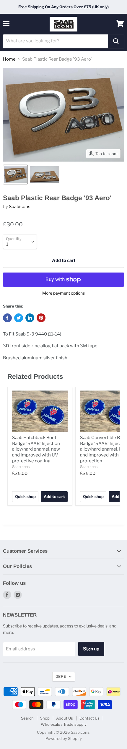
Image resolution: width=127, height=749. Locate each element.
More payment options (63, 293)
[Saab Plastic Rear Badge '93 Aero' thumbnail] (15, 174)
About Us (64, 718)
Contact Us (89, 718)
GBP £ (61, 676)
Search (27, 718)
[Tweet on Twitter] (18, 317)
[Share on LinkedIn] (29, 317)
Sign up (91, 649)
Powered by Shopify (63, 738)
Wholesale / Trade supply (64, 724)
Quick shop (25, 496)
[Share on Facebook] (7, 317)
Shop (45, 718)
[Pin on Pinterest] (41, 317)
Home (9, 59)
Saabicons (19, 206)
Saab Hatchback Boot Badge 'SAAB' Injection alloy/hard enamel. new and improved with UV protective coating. (36, 449)
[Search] (116, 41)
